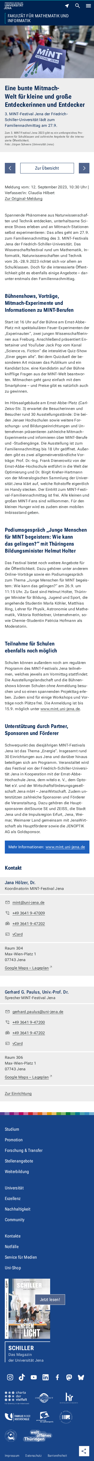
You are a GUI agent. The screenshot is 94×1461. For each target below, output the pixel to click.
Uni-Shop (13, 1267)
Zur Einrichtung (18, 1093)
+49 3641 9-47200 (29, 1022)
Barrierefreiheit (57, 1455)
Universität (14, 1187)
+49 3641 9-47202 (29, 923)
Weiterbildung (17, 1171)
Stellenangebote (19, 1160)
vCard (18, 934)
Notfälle (12, 1246)
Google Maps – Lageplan (29, 967)
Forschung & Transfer (23, 1150)
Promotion (14, 1139)
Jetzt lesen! (50, 1299)
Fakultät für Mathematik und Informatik (38, 18)
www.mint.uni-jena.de (60, 709)
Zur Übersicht (47, 168)
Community (15, 1219)
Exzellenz (13, 1198)
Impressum (12, 1455)
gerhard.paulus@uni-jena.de (38, 1011)
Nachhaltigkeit (17, 1209)
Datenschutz (33, 1455)
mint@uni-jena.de (29, 902)
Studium (12, 1129)
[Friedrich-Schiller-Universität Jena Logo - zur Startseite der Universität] (13, 5)
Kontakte (13, 1235)
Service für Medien (21, 1257)
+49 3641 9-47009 (29, 913)
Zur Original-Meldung (23, 198)
